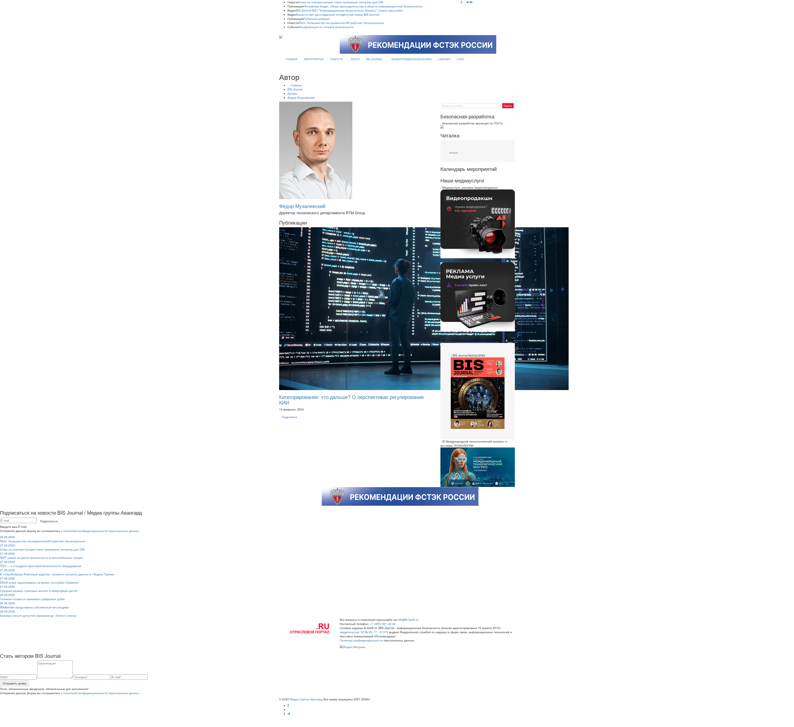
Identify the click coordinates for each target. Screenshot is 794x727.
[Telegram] (467, 2)
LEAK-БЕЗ (444, 59)
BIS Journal (295, 89)
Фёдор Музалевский (301, 97)
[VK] (471, 2)
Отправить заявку (14, 683)
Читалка (449, 135)
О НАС (461, 59)
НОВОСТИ (336, 59)
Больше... (454, 152)
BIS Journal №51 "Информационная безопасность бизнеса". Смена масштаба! (349, 10)
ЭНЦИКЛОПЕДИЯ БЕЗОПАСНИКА (411, 59)
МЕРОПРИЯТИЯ (314, 59)
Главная (296, 85)
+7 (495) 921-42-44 (383, 624)
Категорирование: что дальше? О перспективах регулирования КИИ (351, 399)
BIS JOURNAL (374, 59)
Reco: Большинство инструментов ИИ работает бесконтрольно (341, 23)
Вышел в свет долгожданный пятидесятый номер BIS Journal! (338, 14)
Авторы (292, 93)
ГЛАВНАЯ (291, 59)
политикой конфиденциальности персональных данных (101, 531)
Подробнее (289, 417)
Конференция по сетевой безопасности (326, 27)
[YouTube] (464, 2)
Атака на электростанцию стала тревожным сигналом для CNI (341, 2)
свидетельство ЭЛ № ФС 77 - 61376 (364, 632)
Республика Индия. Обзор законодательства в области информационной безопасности (363, 6)
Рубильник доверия (317, 19)
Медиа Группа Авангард (306, 699)
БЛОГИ (355, 59)
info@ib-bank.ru (408, 620)
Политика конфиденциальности (361, 640)
